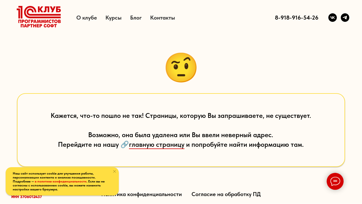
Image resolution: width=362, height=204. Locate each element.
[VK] (332, 17)
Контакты (162, 17)
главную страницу (156, 144)
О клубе (86, 17)
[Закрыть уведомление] (114, 171)
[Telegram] (345, 17)
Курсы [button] (113, 17)
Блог (136, 17)
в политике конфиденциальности (61, 181)
